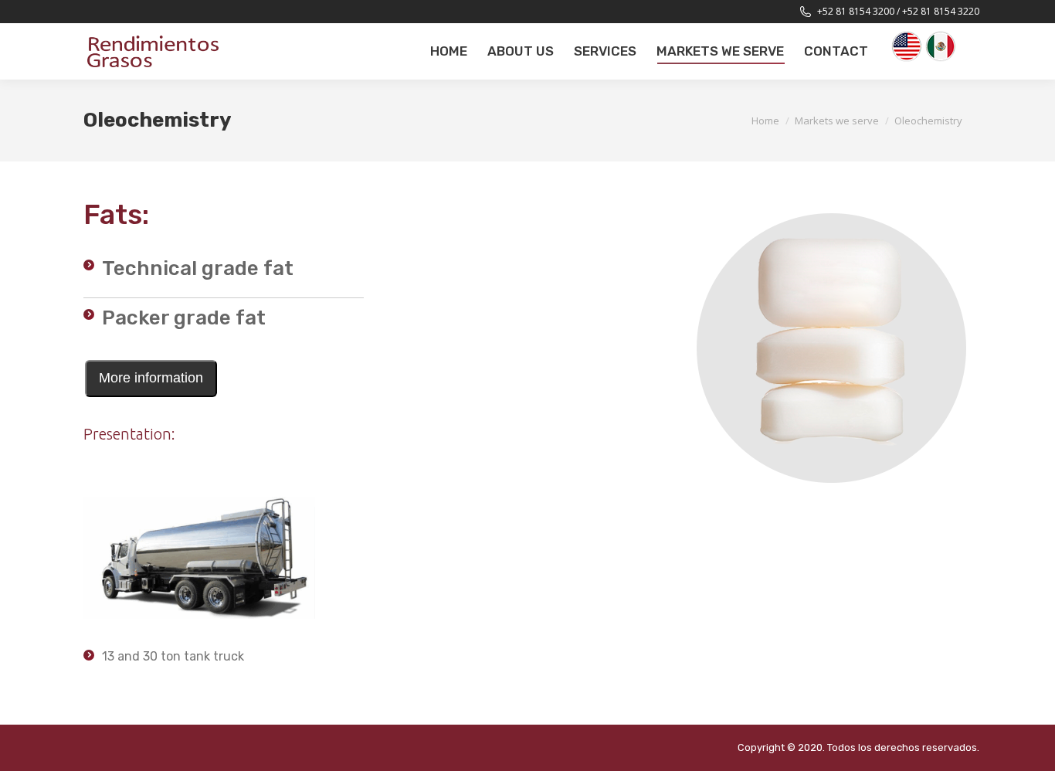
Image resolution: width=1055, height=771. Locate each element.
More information (151, 378)
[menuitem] (448, 51)
